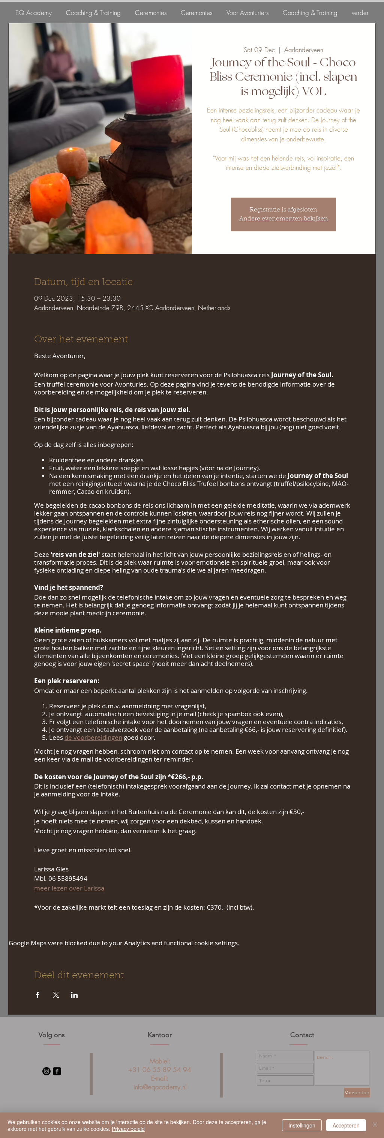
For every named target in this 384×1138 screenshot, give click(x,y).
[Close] (375, 1125)
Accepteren (346, 1125)
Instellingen (301, 1125)
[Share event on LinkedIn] (74, 995)
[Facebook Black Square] (57, 1071)
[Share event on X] (56, 995)
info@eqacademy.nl (160, 1087)
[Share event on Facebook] (37, 995)
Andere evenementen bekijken (283, 219)
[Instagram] (46, 1071)
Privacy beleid (128, 1128)
